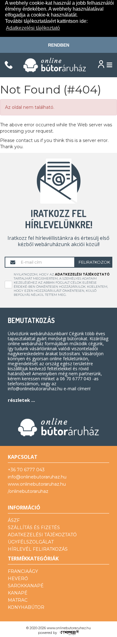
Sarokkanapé (26, 586)
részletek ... (21, 400)
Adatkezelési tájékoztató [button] (33, 28)
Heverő (18, 578)
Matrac (17, 600)
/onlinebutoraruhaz (28, 491)
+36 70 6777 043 (26, 470)
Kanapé (17, 593)
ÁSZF (14, 520)
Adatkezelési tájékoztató (82, 274)
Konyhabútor (26, 607)
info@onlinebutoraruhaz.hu (37, 477)
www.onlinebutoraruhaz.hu (37, 484)
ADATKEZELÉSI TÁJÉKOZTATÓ (42, 535)
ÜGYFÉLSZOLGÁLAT (31, 542)
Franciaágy (23, 571)
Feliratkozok (94, 262)
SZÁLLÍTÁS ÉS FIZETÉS (34, 527)
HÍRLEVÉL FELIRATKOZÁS (38, 549)
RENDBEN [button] (58, 45)
